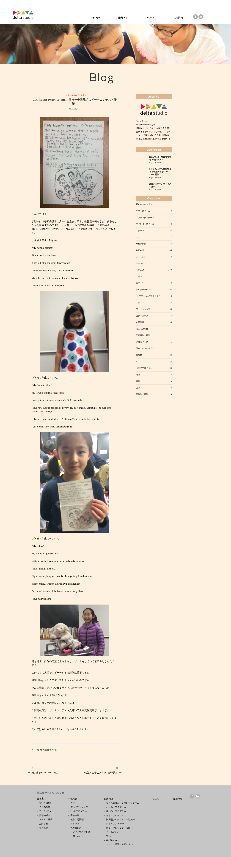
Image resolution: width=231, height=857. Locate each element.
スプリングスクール (145, 217)
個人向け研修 (142, 329)
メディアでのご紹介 (80, 832)
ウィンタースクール (145, 224)
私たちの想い (45, 803)
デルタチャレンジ (144, 289)
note (138, 237)
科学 (138, 381)
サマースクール (143, 211)
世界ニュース (142, 316)
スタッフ (140, 230)
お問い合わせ (77, 836)
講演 (138, 387)
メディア (140, 302)
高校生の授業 (142, 394)
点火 (72, 803)
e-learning (140, 263)
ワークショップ (143, 309)
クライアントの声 (115, 823)
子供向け (72, 798)
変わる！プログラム (116, 811)
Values (109, 836)
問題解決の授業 (143, 335)
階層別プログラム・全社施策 (120, 819)
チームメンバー (47, 811)
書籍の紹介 (44, 815)
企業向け (108, 798)
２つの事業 (44, 807)
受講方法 (74, 815)
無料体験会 (141, 243)
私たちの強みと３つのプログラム (122, 803)
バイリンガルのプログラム (74, 95)
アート (139, 276)
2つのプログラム (78, 811)
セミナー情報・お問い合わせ (120, 844)
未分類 (139, 355)
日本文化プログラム (145, 348)
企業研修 (140, 322)
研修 (138, 374)
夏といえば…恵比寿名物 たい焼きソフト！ (160, 158)
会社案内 (41, 798)
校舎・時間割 (77, 819)
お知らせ (140, 250)
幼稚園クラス (142, 342)
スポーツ (140, 283)
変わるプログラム (144, 204)
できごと (140, 270)
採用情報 (177, 798)
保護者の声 (75, 828)
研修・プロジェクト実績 (118, 828)
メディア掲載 (45, 819)
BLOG (156, 798)
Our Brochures (112, 840)
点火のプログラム (144, 368)
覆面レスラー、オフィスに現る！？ (160, 185)
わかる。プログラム (116, 807)
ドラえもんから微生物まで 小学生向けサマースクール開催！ (160, 172)
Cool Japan (141, 257)
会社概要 (43, 828)
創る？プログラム (115, 815)
